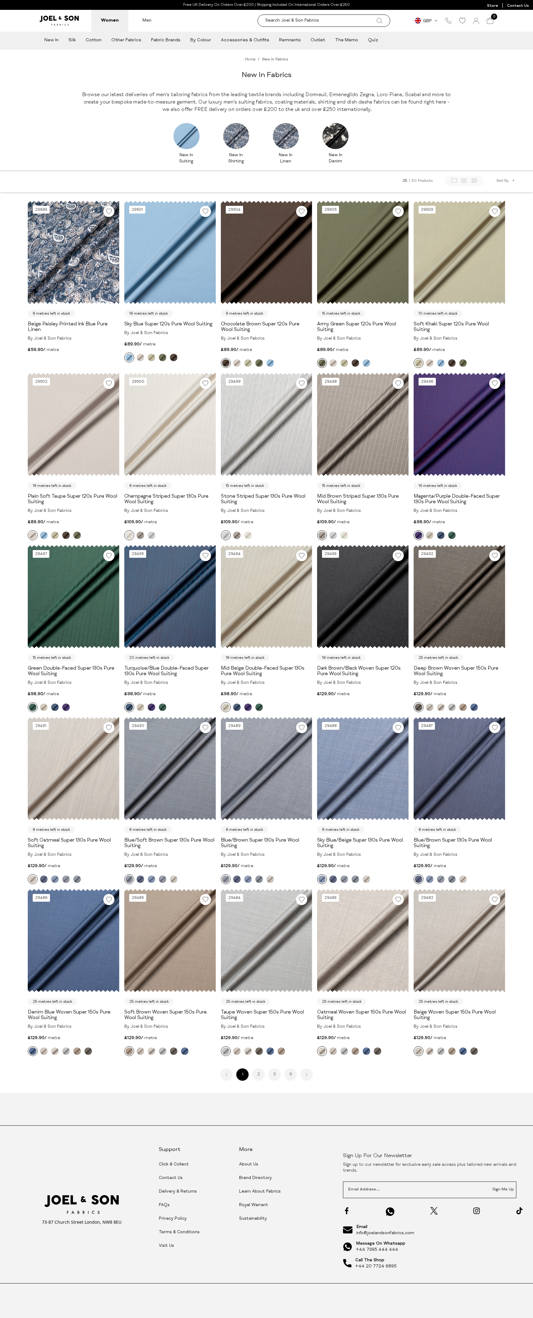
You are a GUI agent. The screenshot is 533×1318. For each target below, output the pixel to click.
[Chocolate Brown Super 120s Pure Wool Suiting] (174, 357)
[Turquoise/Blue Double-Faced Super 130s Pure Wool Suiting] (441, 535)
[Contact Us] (448, 21)
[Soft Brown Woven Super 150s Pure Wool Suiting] (463, 707)
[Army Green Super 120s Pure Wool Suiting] (162, 357)
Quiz (373, 40)
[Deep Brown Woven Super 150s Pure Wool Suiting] (419, 707)
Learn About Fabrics (260, 1191)
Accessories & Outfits (245, 40)
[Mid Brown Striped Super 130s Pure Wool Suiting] (140, 535)
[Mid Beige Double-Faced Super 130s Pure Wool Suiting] (430, 535)
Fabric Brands (165, 40)
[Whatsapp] (390, 1211)
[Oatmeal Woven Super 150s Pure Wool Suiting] (441, 707)
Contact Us (518, 6)
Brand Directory (255, 1178)
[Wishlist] (462, 21)
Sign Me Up (503, 1190)
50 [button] (414, 181)
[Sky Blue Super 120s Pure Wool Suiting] (129, 357)
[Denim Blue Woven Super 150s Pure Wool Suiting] (474, 707)
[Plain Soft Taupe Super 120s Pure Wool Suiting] (140, 357)
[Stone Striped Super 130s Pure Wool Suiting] (151, 535)
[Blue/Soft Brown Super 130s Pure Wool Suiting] (77, 879)
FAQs (164, 1205)
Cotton (93, 40)
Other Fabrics (126, 40)
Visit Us (166, 1246)
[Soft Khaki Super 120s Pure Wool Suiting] (151, 357)
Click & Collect (174, 1164)
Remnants (290, 40)
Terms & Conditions (179, 1232)
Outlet (318, 40)
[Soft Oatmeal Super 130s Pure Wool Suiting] (33, 879)
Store (492, 6)
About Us (248, 1164)
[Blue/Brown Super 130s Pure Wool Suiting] (44, 879)
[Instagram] (476, 1210)
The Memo (346, 40)
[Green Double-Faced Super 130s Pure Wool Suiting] (452, 535)
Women (110, 20)
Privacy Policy (173, 1219)
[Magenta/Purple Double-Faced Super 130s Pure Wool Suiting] (419, 535)
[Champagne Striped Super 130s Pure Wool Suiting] (129, 535)
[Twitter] (434, 1210)
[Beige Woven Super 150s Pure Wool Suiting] (430, 707)
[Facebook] (346, 1210)
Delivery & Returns (178, 1191)
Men (147, 20)
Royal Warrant (253, 1205)
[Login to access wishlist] (108, 211)
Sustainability (253, 1219)
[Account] (476, 21)
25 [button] (405, 181)
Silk (72, 40)
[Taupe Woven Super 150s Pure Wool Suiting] (452, 707)
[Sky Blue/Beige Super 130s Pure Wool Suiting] (55, 879)
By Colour (200, 40)
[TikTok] (519, 1210)
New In (51, 40)
